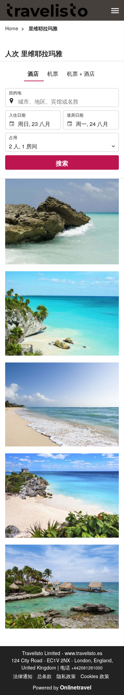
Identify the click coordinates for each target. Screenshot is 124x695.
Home (11, 28)
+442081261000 (87, 668)
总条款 (44, 676)
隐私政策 (66, 676)
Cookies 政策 (95, 676)
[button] (115, 10)
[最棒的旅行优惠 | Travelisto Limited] (47, 10)
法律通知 (22, 676)
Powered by (62, 687)
